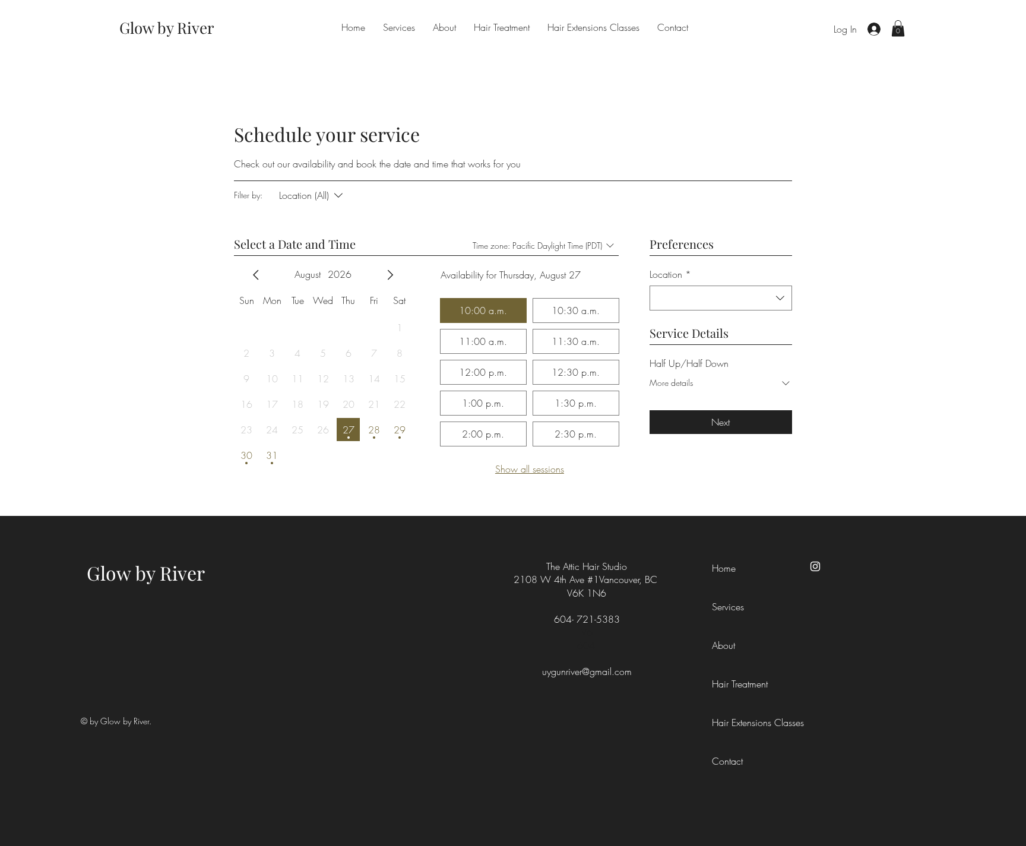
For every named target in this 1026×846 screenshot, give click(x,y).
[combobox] (721, 298)
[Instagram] (815, 566)
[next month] (390, 275)
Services (728, 606)
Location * (670, 274)
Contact (727, 761)
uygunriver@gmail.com (587, 671)
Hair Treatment (738, 683)
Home (724, 568)
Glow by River (146, 572)
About (723, 645)
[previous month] (256, 275)
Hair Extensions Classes (738, 722)
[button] (898, 28)
